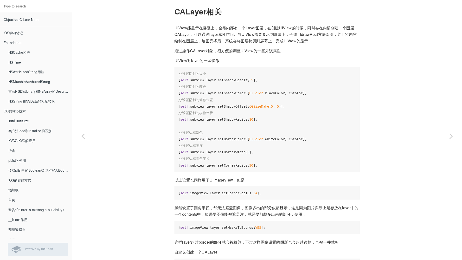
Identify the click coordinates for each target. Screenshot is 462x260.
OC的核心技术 (15, 111)
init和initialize (18, 120)
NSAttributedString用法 (26, 71)
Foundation (12, 42)
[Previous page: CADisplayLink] (83, 136)
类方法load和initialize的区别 (29, 130)
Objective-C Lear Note (21, 19)
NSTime (14, 62)
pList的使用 (17, 160)
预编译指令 (17, 229)
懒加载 (13, 190)
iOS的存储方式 (19, 180)
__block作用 (17, 219)
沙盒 (11, 150)
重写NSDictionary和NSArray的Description (40, 91)
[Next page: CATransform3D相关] (451, 136)
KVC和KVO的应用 (22, 140)
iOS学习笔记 (13, 32)
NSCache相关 (19, 52)
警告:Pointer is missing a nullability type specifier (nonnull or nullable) (40, 209)
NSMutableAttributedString (29, 81)
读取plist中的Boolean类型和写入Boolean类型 (40, 170)
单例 (11, 199)
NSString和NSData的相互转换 (31, 101)
